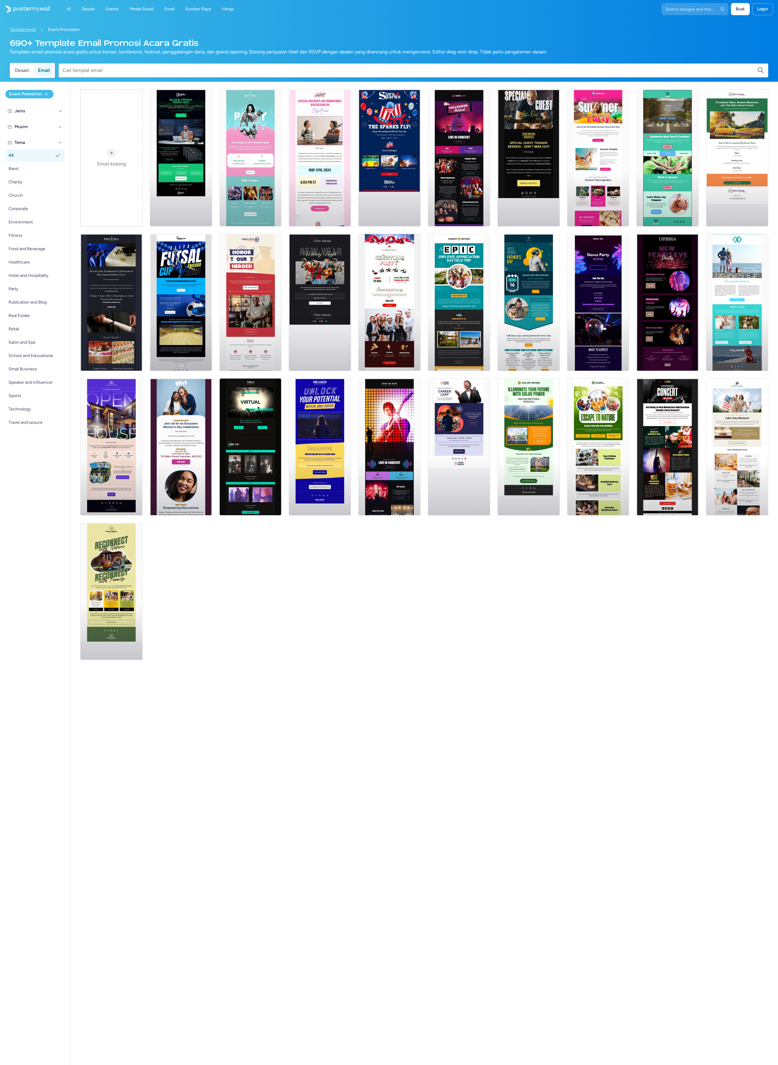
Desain (22, 70)
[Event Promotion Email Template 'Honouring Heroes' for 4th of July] (250, 302)
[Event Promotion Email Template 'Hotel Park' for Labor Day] (737, 446)
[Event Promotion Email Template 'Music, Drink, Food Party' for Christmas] (389, 302)
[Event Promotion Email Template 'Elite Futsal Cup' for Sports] (181, 302)
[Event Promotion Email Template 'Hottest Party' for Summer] (598, 157)
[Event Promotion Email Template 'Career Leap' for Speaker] (459, 446)
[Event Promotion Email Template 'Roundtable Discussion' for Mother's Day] (320, 157)
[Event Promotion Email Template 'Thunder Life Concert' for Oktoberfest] (667, 446)
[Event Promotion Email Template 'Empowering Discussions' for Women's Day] (181, 446)
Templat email (23, 29)
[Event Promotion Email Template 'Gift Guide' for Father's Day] (528, 302)
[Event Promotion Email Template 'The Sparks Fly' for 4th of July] (389, 157)
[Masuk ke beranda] (25, 9)
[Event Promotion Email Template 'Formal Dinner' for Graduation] (111, 302)
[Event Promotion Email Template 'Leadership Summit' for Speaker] (320, 446)
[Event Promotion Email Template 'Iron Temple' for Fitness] (528, 157)
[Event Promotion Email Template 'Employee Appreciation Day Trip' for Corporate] (459, 302)
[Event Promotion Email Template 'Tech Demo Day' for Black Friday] (181, 157)
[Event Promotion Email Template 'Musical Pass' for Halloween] (459, 157)
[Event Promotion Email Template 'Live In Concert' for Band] (389, 446)
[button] (60, 111)
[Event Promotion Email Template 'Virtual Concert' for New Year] (250, 446)
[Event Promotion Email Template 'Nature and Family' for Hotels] (111, 591)
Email (44, 70)
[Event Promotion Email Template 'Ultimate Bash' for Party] (250, 157)
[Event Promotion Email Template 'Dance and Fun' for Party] (598, 302)
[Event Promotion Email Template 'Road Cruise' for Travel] (737, 157)
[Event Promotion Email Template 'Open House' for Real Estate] (111, 446)
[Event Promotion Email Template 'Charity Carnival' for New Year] (667, 157)
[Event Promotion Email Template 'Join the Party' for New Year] (667, 302)
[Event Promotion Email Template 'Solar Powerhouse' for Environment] (528, 446)
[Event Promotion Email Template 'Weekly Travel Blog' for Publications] (737, 302)
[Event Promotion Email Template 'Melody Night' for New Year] (320, 302)
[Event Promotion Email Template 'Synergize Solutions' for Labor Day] (598, 446)
